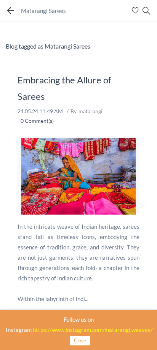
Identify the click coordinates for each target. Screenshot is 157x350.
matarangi (90, 111)
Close (80, 340)
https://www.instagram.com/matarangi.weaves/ (93, 329)
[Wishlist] (136, 10)
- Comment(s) (36, 120)
